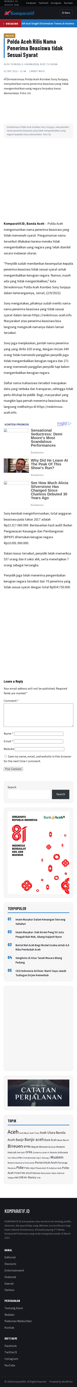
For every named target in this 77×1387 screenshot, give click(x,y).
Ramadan (46, 1173)
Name (8, 734)
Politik (9, 35)
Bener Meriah (63, 1140)
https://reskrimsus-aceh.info (52, 315)
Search (12, 787)
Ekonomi (10, 1264)
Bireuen (15, 1146)
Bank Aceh (50, 1140)
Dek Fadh (21, 1152)
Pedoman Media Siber (18, 1321)
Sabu (53, 1173)
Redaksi (9, 1315)
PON (17, 1173)
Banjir (20, 1139)
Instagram (56, 3)
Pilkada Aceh (40, 1168)
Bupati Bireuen (39, 1147)
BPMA (27, 1147)
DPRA (28, 1152)
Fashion (9, 1290)
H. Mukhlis (52, 1152)
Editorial (10, 1257)
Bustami (52, 1147)
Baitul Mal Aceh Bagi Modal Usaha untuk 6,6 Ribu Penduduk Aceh (42, 947)
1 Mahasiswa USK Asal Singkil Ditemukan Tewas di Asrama (38, 24)
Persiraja (62, 1163)
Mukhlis (11, 1163)
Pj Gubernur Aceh (54, 1168)
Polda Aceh (31, 287)
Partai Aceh (29, 1163)
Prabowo (36, 1173)
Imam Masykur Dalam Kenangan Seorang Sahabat (40, 922)
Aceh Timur (34, 1133)
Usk (39, 1177)
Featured (10, 1277)
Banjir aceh (34, 1140)
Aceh (13, 1132)
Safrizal (60, 1173)
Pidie (20, 1167)
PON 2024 (25, 1173)
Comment (11, 701)
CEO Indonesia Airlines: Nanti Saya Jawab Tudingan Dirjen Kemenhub (41, 973)
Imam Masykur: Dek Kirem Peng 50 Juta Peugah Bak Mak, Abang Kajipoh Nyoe (40, 934)
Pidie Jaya (29, 1168)
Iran (9, 1157)
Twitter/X (43, 3)
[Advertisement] (38, 180)
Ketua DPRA (17, 1157)
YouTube (68, 3)
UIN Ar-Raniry (27, 1177)
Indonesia (63, 1152)
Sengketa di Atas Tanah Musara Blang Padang (39, 960)
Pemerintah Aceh (46, 1163)
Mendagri (46, 1157)
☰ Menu (66, 13)
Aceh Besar (24, 1133)
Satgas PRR (13, 1177)
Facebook (31, 3)
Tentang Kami (13, 1308)
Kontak (9, 1328)
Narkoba (19, 1163)
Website (9, 749)
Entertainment (14, 1270)
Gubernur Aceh (40, 1152)
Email (8, 741)
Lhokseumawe (29, 1157)
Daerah (9, 1284)
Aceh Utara (47, 1132)
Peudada (12, 1168)
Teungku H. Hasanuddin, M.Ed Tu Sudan (33, 64)
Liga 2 (38, 1157)
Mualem (56, 1157)
